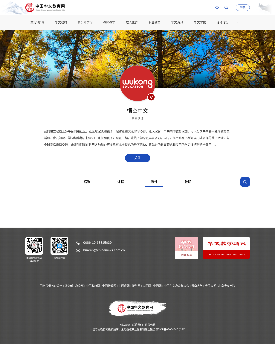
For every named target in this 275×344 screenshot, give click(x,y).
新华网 (136, 285)
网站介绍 (125, 324)
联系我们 (137, 324)
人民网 (147, 285)
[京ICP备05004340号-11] (170, 329)
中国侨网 (124, 285)
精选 (87, 182)
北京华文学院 (226, 285)
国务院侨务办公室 (51, 285)
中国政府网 (93, 285)
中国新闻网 (109, 285)
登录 (242, 7)
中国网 (157, 285)
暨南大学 (197, 285)
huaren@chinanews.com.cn (104, 250)
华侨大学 (210, 285)
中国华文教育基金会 (176, 285)
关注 (137, 158)
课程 (120, 182)
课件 (154, 182)
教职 (188, 182)
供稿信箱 (150, 324)
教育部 (79, 285)
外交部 (69, 285)
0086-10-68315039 (97, 242)
